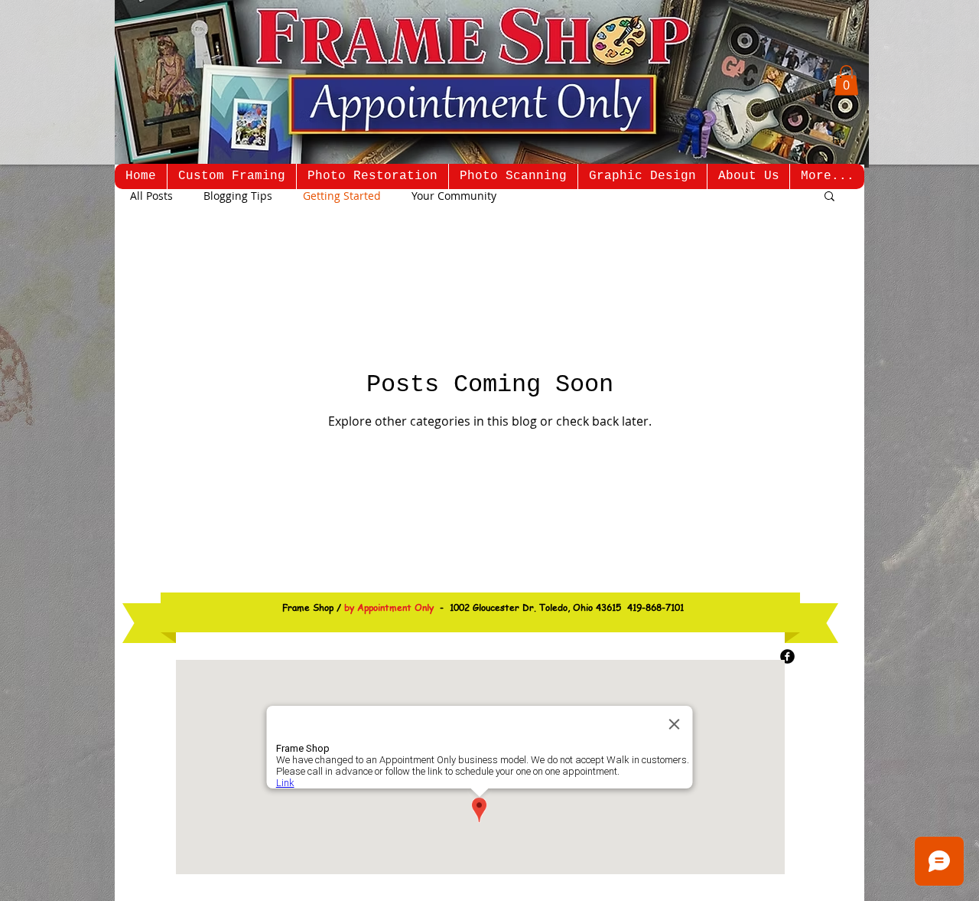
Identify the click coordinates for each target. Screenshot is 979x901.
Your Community (453, 195)
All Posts (151, 195)
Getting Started (342, 195)
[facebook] (787, 656)
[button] (846, 80)
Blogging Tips (237, 195)
